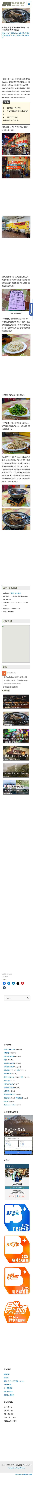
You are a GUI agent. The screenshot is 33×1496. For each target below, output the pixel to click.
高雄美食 (7, 1053)
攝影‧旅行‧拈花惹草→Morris (14, 1381)
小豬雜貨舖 (7, 1384)
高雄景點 (7, 1070)
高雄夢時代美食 (9, 1063)
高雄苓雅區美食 (9, 1067)
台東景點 (7, 1091)
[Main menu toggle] (29, 4)
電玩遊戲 (19, 1098)
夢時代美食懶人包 (9, 1094)
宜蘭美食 (21, 33)
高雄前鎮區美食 (9, 1056)
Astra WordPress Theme (16, 1468)
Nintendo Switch (9, 1105)
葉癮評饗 (7, 1374)
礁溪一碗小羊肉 (16, 593)
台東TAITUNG (8, 1084)
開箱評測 (7, 1098)
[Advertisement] (16, 60)
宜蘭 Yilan (14, 33)
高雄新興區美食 (9, 1087)
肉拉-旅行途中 (8, 1391)
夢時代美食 (7, 1073)
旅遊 (18, 1070)
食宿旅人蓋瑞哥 (9, 1395)
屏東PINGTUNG (9, 1077)
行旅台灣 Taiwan (9, 35)
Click (31, 309)
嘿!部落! (6, 1377)
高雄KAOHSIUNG (9, 1049)
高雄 (22, 1077)
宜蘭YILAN (20, 35)
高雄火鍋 (7, 1080)
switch (6, 1101)
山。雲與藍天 (8, 1388)
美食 (5, 1060)
